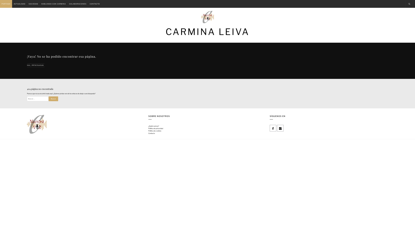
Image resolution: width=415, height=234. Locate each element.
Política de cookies (154, 131)
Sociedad (33, 4)
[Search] (409, 4)
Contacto (95, 4)
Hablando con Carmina (53, 4)
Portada (6, 4)
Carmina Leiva (208, 31)
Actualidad (19, 4)
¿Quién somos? (153, 126)
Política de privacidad (155, 128)
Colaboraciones (77, 4)
